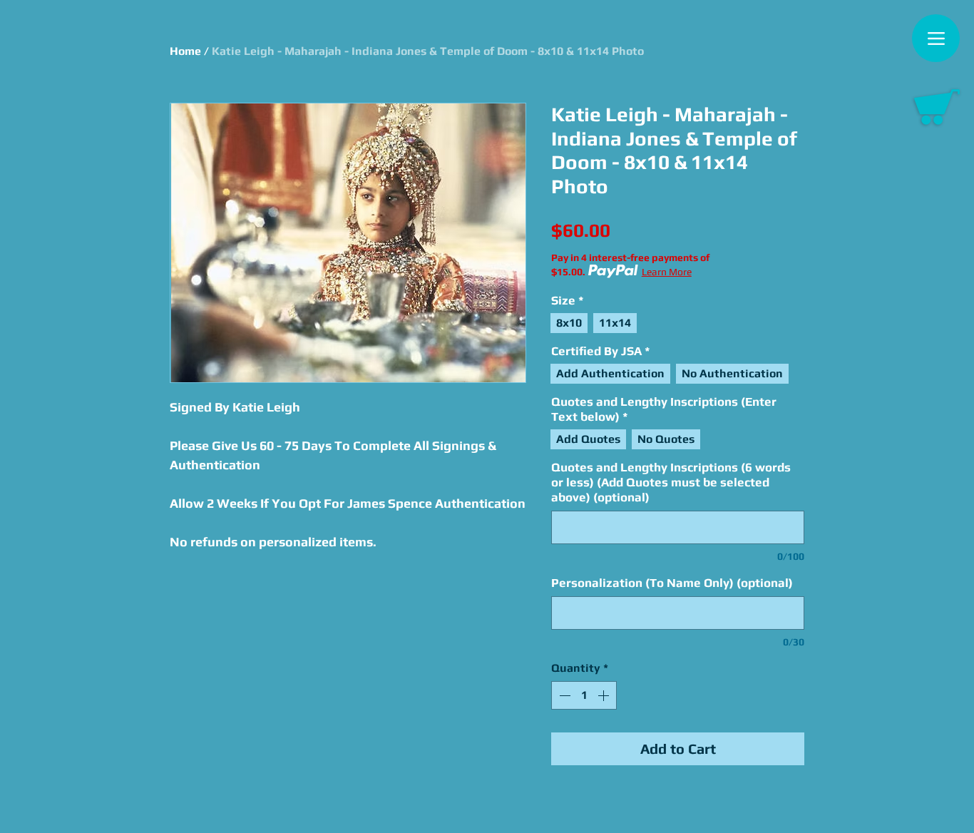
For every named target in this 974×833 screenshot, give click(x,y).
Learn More (667, 271)
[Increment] (605, 695)
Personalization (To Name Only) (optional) (672, 583)
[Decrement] (563, 695)
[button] (937, 107)
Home (185, 51)
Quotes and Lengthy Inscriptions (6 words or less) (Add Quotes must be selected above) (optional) (671, 482)
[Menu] (936, 38)
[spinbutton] (584, 695)
